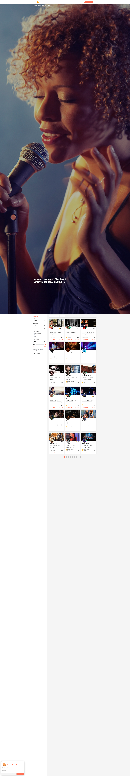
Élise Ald (84, 352)
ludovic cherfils (69, 352)
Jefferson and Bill (53, 443)
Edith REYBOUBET (53, 330)
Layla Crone (52, 352)
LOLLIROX (68, 443)
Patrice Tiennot (85, 398)
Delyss (67, 420)
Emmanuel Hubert (53, 398)
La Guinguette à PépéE (87, 375)
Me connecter (88, 2)
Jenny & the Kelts (85, 443)
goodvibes (68, 398)
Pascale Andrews (85, 330)
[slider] (33, 347)
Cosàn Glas (52, 420)
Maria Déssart (69, 375)
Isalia (67, 330)
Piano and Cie (52, 375)
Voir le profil (52, 339)
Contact (60, 339)
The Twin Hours (85, 420)
